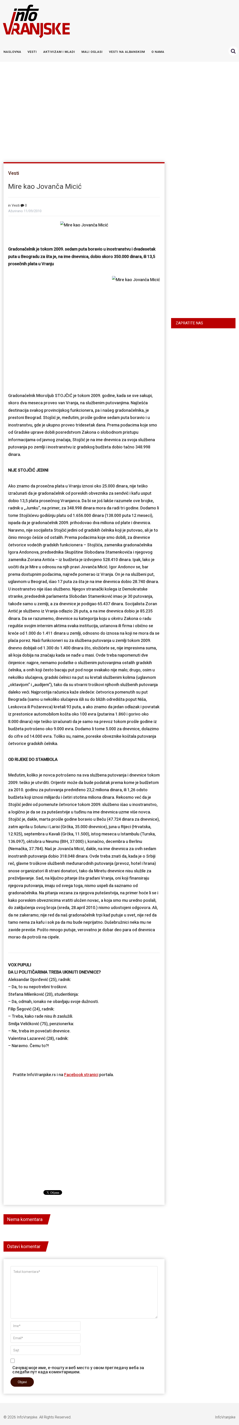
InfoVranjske (27, 1417)
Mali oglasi (91, 52)
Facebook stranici (81, 1074)
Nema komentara (24, 1219)
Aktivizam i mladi (59, 52)
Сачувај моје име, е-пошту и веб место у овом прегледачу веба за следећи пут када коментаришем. (78, 1369)
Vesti (32, 52)
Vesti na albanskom (127, 52)
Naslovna (12, 52)
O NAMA (158, 52)
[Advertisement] (118, 110)
